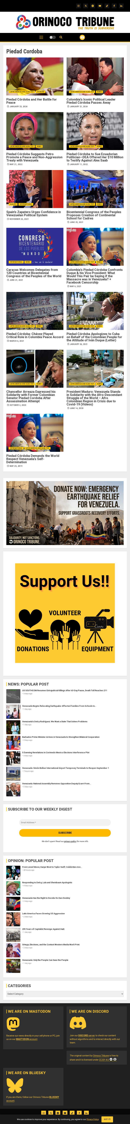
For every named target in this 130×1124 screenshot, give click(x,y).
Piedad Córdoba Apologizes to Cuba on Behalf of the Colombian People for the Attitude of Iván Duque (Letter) (94, 337)
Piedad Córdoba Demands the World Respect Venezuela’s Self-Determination (32, 459)
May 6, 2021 (75, 286)
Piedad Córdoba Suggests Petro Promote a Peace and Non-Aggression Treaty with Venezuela (34, 157)
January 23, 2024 (19, 106)
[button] (41, 39)
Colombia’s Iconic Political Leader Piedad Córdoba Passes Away (91, 101)
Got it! (107, 1119)
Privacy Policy (93, 1119)
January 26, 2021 (79, 344)
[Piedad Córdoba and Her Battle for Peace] (34, 76)
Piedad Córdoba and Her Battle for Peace (31, 101)
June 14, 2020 (77, 408)
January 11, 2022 (79, 164)
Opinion (40, 92)
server (86, 1035)
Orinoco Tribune (101, 1055)
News (99, 92)
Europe (13, 204)
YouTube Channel (78, 37)
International (26, 204)
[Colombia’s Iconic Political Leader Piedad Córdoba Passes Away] (95, 76)
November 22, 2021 (19, 219)
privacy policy (70, 841)
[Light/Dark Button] (52, 37)
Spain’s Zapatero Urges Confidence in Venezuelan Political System (33, 213)
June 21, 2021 (16, 280)
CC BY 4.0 (104, 1059)
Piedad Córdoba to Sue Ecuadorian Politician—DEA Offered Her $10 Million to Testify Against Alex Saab (95, 157)
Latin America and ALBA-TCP (22, 92)
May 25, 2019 (16, 466)
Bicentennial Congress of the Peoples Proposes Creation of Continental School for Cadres (94, 215)
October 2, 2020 (18, 405)
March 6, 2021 (17, 341)
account (26, 1039)
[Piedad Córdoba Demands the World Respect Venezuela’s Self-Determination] (34, 433)
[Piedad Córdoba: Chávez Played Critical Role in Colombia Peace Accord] (34, 311)
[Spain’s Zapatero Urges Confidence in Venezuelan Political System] (34, 189)
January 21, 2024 (79, 106)
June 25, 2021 (77, 222)
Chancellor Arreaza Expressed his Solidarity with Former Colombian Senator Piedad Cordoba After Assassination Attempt (31, 396)
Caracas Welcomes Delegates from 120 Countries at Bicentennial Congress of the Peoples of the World (33, 273)
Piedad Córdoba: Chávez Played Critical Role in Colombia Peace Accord (34, 335)
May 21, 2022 (16, 164)
